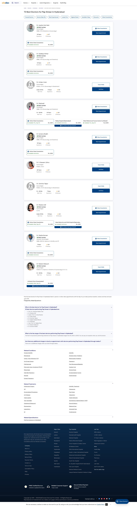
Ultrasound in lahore (99, 443)
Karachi (56, 432)
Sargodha (56, 455)
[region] (69, 17)
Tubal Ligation (27, 397)
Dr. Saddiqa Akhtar (42, 54)
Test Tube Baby (28, 400)
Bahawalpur (57, 458)
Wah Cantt (57, 463)
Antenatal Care (73, 409)
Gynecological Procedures (31, 392)
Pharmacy (96, 458)
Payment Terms (29, 460)
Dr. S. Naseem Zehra (43, 162)
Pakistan (29, 8)
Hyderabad (35, 8)
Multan (56, 443)
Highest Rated (74, 17)
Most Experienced (53, 17)
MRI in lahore (97, 432)
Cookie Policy (101, 504)
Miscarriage (27, 370)
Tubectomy (72, 395)
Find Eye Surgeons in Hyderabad (32, 420)
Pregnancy (72, 361)
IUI (24, 412)
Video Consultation (107, 17)
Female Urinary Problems (75, 355)
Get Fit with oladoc (99, 466)
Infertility (71, 353)
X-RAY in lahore (98, 435)
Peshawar (56, 446)
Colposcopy (72, 389)
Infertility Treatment (74, 386)
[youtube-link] (104, 498)
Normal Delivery (73, 403)
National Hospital (73, 438)
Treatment (41, 8)
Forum (95, 452)
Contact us (27, 463)
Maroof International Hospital (76, 458)
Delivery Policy (28, 454)
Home (25, 8)
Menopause (27, 355)
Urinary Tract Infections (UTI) (31, 358)
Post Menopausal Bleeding (76, 364)
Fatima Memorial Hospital (75, 440)
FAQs (26, 471)
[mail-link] (107, 498)
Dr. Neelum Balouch (43, 264)
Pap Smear (72, 392)
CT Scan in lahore (98, 438)
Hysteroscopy (72, 412)
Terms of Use (28, 465)
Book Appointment (101, 33)
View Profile (101, 84)
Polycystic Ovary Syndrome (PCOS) (33, 367)
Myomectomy (27, 406)
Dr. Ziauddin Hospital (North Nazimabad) (79, 463)
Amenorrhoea (72, 370)
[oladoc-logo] (5, 2)
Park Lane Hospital (74, 466)
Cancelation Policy (29, 468)
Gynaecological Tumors (75, 372)
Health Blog (97, 449)
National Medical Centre (75, 469)
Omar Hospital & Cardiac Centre (77, 443)
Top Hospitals (72, 429)
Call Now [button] (101, 89)
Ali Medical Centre (73, 446)
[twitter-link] (96, 498)
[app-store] (101, 474)
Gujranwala (57, 449)
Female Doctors (29, 17)
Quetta (56, 461)
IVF (25, 389)
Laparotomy (27, 409)
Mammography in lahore (100, 440)
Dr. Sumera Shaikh (42, 134)
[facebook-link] (99, 498)
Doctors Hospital (73, 432)
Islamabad (56, 438)
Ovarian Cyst (72, 367)
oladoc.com (47, 500)
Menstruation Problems (75, 358)
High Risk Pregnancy (29, 372)
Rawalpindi (57, 440)
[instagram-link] (101, 498)
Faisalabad (57, 452)
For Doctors (97, 455)
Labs (95, 461)
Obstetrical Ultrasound (30, 403)
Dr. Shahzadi (40, 103)
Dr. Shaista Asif (41, 205)
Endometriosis (72, 375)
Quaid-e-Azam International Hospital (78, 452)
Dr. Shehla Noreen (42, 235)
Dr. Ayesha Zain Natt (43, 25)
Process (27, 474)
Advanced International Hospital (77, 455)
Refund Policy (28, 457)
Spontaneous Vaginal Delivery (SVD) (78, 400)
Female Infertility (28, 353)
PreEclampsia (27, 364)
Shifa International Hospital (76, 449)
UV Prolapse (27, 395)
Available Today (86, 17)
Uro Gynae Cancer (29, 361)
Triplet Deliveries (73, 397)
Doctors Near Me (41, 17)
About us (27, 448)
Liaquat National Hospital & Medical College (80, 472)
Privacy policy (28, 451)
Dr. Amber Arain (42, 82)
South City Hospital (74, 461)
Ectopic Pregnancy (29, 378)
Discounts (96, 17)
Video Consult (102, 28)
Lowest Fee (65, 17)
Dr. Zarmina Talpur (42, 184)
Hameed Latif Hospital (75, 435)
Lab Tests (96, 463)
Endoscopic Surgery (29, 386)
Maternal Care (72, 406)
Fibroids (26, 375)
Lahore (56, 435)
